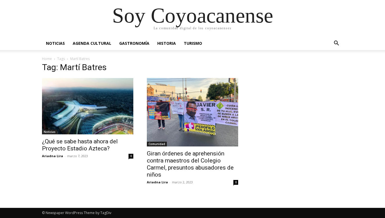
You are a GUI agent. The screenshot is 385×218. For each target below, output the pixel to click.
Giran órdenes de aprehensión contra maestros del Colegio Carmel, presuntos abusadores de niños (190, 164)
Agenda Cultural (92, 43)
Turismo (193, 43)
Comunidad (157, 144)
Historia (166, 43)
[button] (336, 43)
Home (47, 58)
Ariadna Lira (52, 156)
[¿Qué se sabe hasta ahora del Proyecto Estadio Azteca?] (87, 106)
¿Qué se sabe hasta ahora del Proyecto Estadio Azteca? (80, 145)
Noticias (55, 43)
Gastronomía (134, 43)
